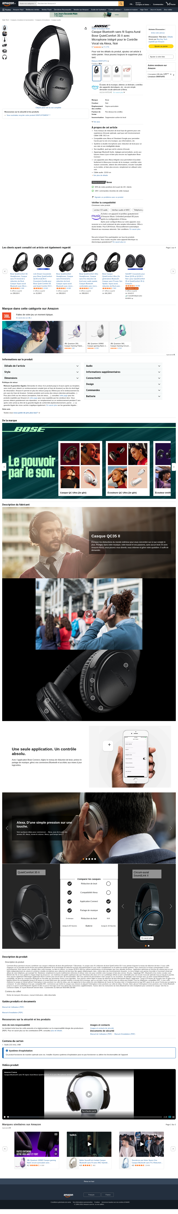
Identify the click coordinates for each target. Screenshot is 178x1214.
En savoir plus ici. (119, 242)
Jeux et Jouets (155, 10)
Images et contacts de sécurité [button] (102, 1028)
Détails (170, 37)
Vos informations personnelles (83, 1202)
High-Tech (144, 10)
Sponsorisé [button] (169, 354)
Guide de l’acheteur (98, 10)
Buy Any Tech (162, 39)
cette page (63, 395)
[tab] (83, 859)
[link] (20, 280)
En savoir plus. (135, 229)
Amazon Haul (18, 10)
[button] (6, 9)
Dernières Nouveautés (62, 10)
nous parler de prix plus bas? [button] (25, 413)
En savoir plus (118, 92)
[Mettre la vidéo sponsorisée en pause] (56, 1149)
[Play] (4, 1117)
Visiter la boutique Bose (101, 29)
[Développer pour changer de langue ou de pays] (132, 4)
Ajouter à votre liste (157, 57)
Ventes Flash (47, 10)
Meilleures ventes (32, 10)
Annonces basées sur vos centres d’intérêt (115, 1202)
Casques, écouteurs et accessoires (22, 20)
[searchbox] (77, 3)
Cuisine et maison (131, 10)
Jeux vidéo (168, 10)
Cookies (97, 1202)
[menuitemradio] (169, 1117)
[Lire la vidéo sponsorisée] (89, 1144)
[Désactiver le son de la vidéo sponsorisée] (56, 1154)
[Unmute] (173, 1117)
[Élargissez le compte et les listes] (150, 4)
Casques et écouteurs (42, 20)
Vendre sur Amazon (81, 10)
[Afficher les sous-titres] (56, 1134)
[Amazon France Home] (68, 1195)
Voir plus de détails (100, 175)
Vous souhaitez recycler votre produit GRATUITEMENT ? (28, 115)
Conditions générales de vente (61, 1202)
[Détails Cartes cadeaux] (121, 9)
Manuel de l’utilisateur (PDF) (13, 1007)
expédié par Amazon (156, 42)
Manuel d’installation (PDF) (12, 1012)
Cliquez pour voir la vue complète (48, 108)
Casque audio (56, 20)
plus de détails (56, 1031)
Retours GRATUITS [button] (99, 61)
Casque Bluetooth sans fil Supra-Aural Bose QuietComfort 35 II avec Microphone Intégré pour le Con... (43, 1075)
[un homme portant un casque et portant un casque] (33, 337)
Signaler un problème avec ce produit (109, 197)
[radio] (4, 28)
